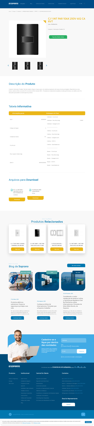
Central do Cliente (40, 3)
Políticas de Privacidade (26, 397)
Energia (14, 11)
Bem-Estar (11, 383)
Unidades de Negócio (25, 381)
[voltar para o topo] (83, 414)
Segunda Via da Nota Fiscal (42, 381)
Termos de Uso (82, 367)
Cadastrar (81, 351)
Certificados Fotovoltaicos (42, 395)
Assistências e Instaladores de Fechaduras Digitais (47, 393)
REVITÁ (36, 11)
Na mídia (78, 272)
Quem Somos (24, 378)
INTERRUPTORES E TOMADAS (28, 11)
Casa (52, 272)
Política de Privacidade (68, 367)
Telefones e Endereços (41, 390)
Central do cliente (42, 373)
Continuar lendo (17, 318)
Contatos (65, 373)
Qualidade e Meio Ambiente (27, 388)
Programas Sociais (25, 383)
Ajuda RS (23, 385)
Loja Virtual (72, 3)
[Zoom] (44, 21)
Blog (31, 3)
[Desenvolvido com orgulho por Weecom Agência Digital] (10, 414)
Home (10, 11)
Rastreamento (39, 383)
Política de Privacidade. (27, 422)
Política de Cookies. (37, 422)
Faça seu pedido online (58, 37)
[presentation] (8, 65)
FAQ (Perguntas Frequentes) (42, 397)
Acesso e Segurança (13, 378)
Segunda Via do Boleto (41, 378)
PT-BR (80, 3)
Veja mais (17, 249)
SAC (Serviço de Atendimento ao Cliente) (45, 400)
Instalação (19, 11)
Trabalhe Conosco (62, 3)
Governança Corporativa (26, 393)
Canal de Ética (24, 395)
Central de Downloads (41, 385)
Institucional (51, 3)
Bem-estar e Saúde (25, 272)
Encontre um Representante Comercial (45, 388)
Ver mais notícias (76, 265)
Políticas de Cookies (25, 400)
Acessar (68, 404)
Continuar (88, 422)
